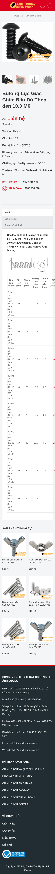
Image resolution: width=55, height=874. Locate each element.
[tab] (27, 212)
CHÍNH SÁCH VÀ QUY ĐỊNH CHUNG (23, 769)
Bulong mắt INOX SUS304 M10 (10, 603)
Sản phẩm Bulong (33, 16)
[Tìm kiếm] (42, 5)
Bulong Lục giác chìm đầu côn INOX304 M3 (39, 603)
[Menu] (4, 5)
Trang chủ (18, 16)
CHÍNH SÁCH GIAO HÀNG (17, 783)
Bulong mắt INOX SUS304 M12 (10, 645)
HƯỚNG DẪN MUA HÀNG (17, 776)
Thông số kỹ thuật (13, 225)
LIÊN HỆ (7, 844)
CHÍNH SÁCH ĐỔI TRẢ (15, 804)
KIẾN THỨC (9, 837)
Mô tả (7, 212)
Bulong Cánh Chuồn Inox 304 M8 (12, 561)
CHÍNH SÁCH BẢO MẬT (15, 790)
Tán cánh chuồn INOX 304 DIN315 (40, 561)
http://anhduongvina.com (25, 750)
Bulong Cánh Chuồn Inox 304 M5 (39, 645)
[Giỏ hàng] (50, 5)
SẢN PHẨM (8, 830)
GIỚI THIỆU (9, 823)
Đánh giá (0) (10, 219)
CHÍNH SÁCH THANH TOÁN (18, 797)
